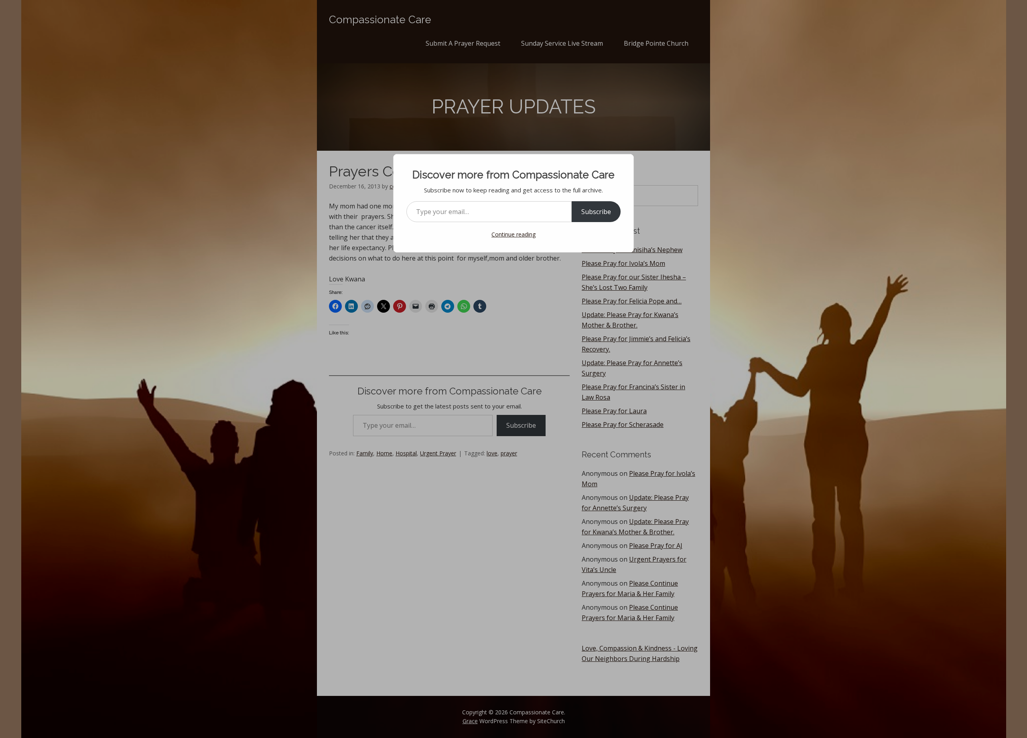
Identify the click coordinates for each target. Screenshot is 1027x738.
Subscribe (596, 211)
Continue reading (513, 234)
